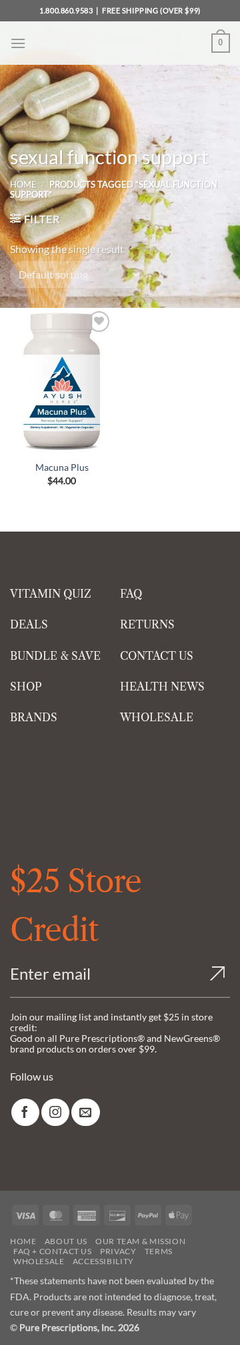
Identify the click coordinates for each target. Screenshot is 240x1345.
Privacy (118, 1251)
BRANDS (33, 717)
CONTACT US (156, 655)
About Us (66, 1241)
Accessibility (103, 1261)
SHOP (26, 686)
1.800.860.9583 (66, 10)
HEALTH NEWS (162, 686)
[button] (18, 43)
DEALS (29, 624)
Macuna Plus (62, 467)
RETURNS (147, 624)
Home (23, 184)
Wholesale (39, 1261)
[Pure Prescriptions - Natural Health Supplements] (120, 43)
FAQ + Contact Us (52, 1251)
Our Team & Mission (140, 1241)
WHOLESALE (156, 717)
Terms (159, 1251)
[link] (25, 1112)
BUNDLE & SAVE (55, 655)
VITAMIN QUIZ (50, 593)
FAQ (131, 593)
